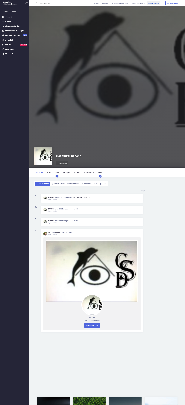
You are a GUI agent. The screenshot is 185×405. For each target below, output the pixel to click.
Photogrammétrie (138, 3)
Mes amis (87, 184)
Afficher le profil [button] (92, 325)
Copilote (105, 3)
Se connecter (172, 3)
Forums (77, 172)
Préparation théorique (120, 3)
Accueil (96, 3)
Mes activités (43, 184)
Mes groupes (101, 184)
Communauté (153, 3)
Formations (89, 172)
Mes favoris (74, 184)
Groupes (66, 172)
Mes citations (59, 184)
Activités (39, 172)
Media (100, 174)
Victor (50, 232)
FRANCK (51, 197)
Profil (49, 172)
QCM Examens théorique (81, 197)
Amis (57, 174)
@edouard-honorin (92, 320)
